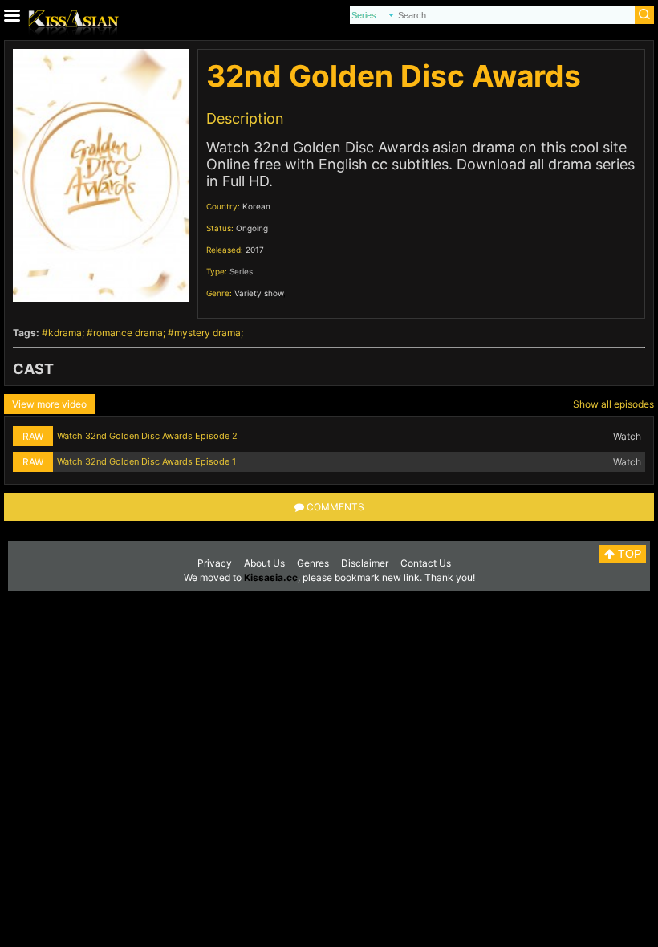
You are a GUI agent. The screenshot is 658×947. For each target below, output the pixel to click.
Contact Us (425, 563)
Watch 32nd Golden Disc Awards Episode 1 (146, 461)
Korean (256, 206)
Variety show (258, 293)
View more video (49, 404)
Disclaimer (364, 563)
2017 (255, 249)
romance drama (128, 333)
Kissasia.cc (271, 577)
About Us (264, 563)
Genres (313, 563)
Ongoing (252, 228)
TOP (628, 553)
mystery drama (207, 333)
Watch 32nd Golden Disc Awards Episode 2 (147, 435)
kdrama (65, 333)
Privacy (214, 563)
